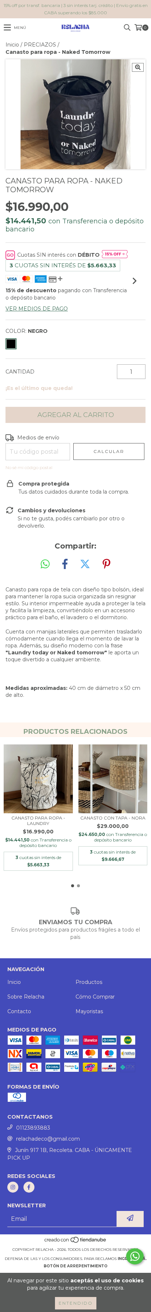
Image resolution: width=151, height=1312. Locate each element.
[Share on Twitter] (85, 564)
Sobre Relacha (25, 996)
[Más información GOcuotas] (115, 255)
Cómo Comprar (95, 996)
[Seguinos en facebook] (28, 1187)
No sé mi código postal (28, 467)
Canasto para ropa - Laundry (38, 820)
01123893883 (33, 1128)
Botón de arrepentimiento (75, 1266)
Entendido (76, 1303)
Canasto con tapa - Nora (113, 818)
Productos (89, 982)
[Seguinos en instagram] (12, 1187)
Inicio (12, 44)
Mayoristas (89, 1011)
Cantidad (19, 371)
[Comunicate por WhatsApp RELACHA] (135, 1256)
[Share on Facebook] (64, 564)
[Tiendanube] (76, 1242)
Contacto (19, 1011)
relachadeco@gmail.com (48, 1139)
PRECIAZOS (40, 44)
